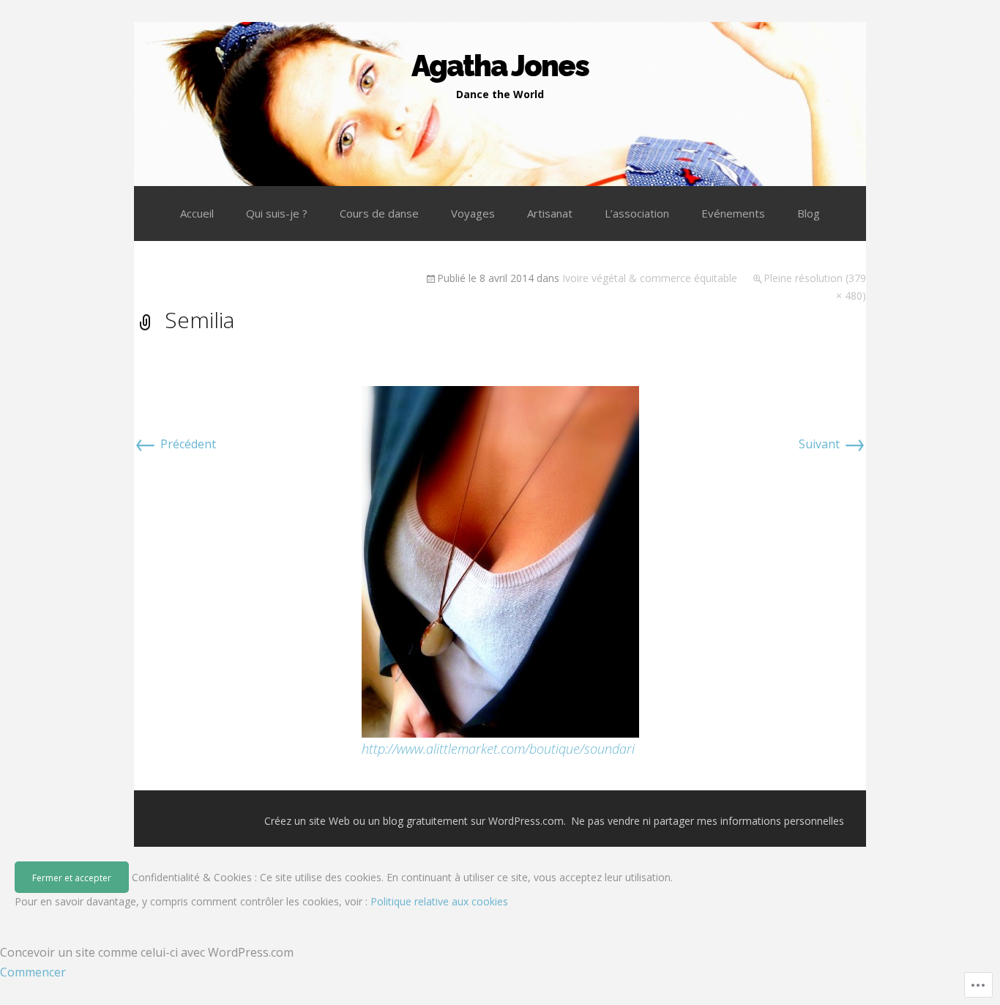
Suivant (832, 444)
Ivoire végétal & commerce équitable (649, 278)
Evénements (733, 213)
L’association (637, 213)
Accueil (197, 213)
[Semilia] (500, 560)
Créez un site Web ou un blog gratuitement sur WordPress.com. (415, 821)
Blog (808, 213)
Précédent (175, 444)
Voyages (473, 213)
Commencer (33, 972)
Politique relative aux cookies (439, 901)
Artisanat (549, 213)
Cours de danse (379, 213)
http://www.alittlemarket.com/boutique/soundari (498, 748)
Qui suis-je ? (276, 213)
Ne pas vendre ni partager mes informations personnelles (707, 821)
